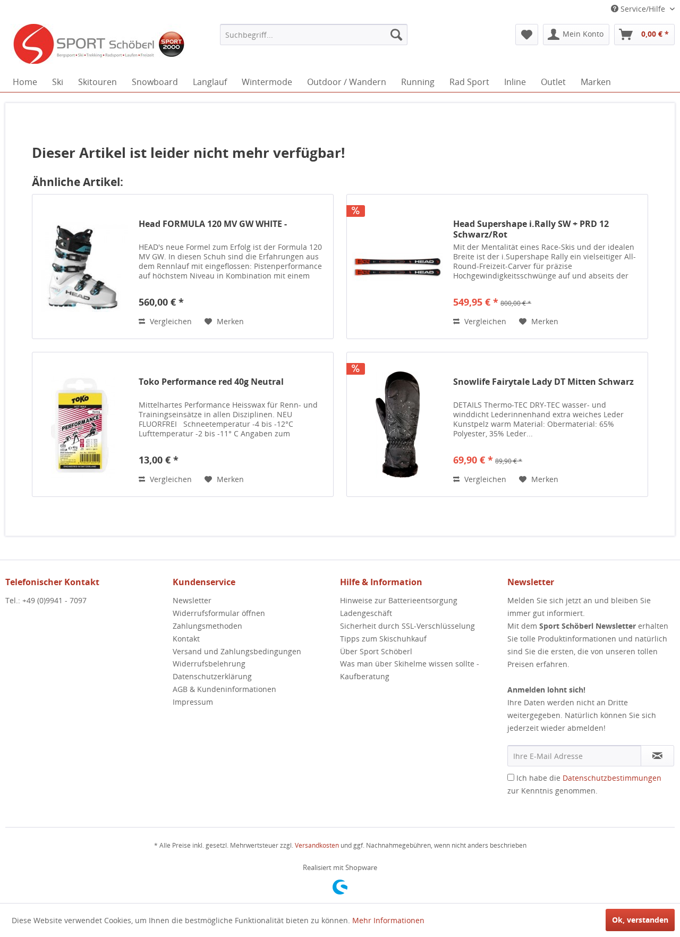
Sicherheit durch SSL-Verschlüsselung (407, 626)
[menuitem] (313, 34)
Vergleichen (170, 321)
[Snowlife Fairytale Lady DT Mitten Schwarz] (397, 424)
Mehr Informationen (388, 920)
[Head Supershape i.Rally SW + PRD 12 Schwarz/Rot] (397, 266)
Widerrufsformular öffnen (219, 613)
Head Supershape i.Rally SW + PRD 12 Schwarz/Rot (531, 229)
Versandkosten (317, 845)
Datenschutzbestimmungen (612, 778)
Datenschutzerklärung (212, 676)
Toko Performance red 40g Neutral (211, 381)
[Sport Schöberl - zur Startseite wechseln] (98, 45)
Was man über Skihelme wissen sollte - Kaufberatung (409, 670)
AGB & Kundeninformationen (224, 689)
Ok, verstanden (640, 920)
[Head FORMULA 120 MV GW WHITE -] (83, 266)
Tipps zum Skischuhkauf (383, 639)
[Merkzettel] (526, 34)
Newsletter (192, 600)
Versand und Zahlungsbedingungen (237, 651)
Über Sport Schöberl (376, 651)
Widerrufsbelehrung (209, 664)
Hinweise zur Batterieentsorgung (398, 600)
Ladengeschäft (366, 613)
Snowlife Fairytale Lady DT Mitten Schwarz (543, 381)
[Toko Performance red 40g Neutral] (83, 424)
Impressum (193, 702)
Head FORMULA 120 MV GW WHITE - (213, 224)
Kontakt (186, 639)
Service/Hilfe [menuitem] (642, 9)
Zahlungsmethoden (207, 626)
